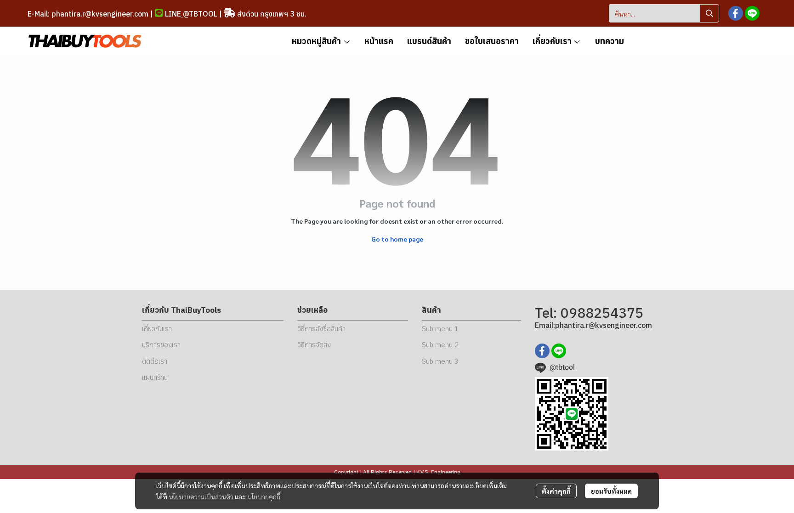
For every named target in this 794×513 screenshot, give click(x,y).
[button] (664, 13)
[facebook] (735, 13)
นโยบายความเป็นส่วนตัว (201, 496)
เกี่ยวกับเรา (157, 328)
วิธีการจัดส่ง (314, 344)
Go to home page (397, 239)
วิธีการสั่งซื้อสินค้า (321, 328)
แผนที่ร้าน (155, 377)
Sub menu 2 (440, 344)
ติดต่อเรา (154, 361)
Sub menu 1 (440, 328)
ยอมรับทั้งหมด (611, 491)
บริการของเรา (161, 344)
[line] (752, 13)
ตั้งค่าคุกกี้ (556, 491)
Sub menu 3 (440, 361)
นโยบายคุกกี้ (263, 496)
